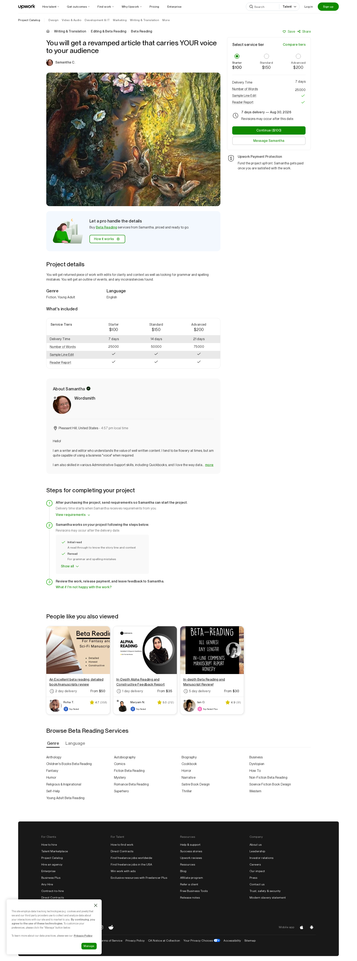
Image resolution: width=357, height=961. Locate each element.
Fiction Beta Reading (129, 771)
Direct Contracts (52, 897)
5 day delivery (200, 691)
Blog (183, 871)
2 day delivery (66, 691)
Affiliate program (191, 877)
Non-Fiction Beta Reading (268, 777)
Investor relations (262, 857)
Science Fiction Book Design (270, 784)
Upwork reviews (191, 857)
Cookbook (189, 764)
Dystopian (256, 764)
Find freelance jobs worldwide (131, 857)
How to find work (122, 844)
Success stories (191, 851)
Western (255, 791)
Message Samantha (268, 141)
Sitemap (250, 940)
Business (256, 757)
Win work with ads (123, 871)
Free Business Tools (194, 891)
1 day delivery (132, 691)
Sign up (328, 6)
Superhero (121, 791)
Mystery (120, 777)
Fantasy (52, 771)
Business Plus (50, 877)
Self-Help (53, 791)
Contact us (257, 884)
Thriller (187, 791)
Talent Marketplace (54, 851)
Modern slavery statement (268, 897)
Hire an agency (52, 864)
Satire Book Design (196, 784)
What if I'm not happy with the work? (84, 587)
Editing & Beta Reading (108, 31)
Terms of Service (110, 940)
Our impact (257, 871)
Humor (51, 777)
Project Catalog (29, 20)
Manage (89, 946)
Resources (187, 864)
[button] (69, 347)
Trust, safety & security (265, 891)
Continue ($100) (268, 130)
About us (256, 844)
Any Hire (47, 884)
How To (255, 771)
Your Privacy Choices (201, 940)
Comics (119, 764)
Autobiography (125, 757)
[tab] (53, 743)
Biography (189, 757)
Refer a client (189, 884)
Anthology (53, 757)
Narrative (188, 777)
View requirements (71, 515)
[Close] (96, 905)
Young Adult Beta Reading (65, 798)
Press (253, 877)
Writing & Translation (70, 31)
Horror (186, 771)
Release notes (190, 897)
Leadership (257, 851)
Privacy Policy (135, 940)
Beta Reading (106, 227)
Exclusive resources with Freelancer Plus (139, 877)
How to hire (49, 844)
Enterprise (48, 871)
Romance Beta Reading (131, 784)
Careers (255, 864)
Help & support (190, 844)
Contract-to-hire (52, 891)
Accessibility (232, 940)
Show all (67, 566)
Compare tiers (294, 45)
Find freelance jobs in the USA (131, 864)
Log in (309, 6)
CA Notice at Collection (164, 940)
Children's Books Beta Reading (69, 764)
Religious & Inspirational (63, 784)
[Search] (251, 7)
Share (306, 31)
